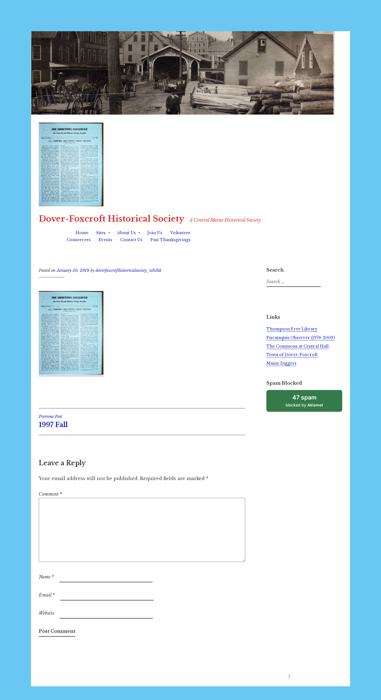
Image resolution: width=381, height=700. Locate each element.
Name (46, 577)
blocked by (311, 403)
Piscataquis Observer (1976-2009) (300, 337)
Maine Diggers (281, 363)
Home (82, 232)
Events (105, 239)
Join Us (154, 232)
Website (46, 613)
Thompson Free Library (291, 328)
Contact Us (131, 239)
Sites (101, 232)
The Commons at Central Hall (297, 346)
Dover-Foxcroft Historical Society (111, 219)
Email (47, 595)
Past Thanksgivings (170, 239)
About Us (126, 232)
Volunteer (180, 232)
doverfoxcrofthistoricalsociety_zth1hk (128, 270)
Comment (50, 494)
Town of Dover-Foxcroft (292, 354)
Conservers (79, 239)
